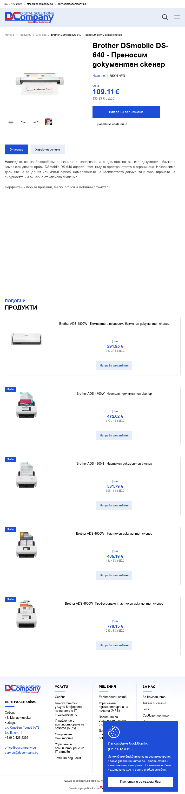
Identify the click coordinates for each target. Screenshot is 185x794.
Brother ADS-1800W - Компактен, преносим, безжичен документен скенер (114, 324)
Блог (146, 709)
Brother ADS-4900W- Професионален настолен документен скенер (114, 604)
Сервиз (60, 697)
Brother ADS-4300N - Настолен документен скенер (114, 464)
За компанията (154, 697)
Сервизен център (156, 716)
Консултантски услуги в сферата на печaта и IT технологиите (68, 708)
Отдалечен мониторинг (64, 736)
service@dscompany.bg (72, 4)
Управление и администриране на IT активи (69, 748)
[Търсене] (165, 17)
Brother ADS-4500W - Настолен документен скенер (114, 534)
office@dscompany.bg (40, 4)
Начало (9, 35)
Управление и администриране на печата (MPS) (69, 724)
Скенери (41, 35)
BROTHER (117, 76)
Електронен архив (112, 697)
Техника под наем (68, 758)
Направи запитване (126, 112)
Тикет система (154, 703)
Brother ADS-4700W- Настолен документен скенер (114, 394)
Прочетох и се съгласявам (140, 782)
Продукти (25, 35)
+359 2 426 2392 (12, 4)
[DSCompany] (29, 17)
